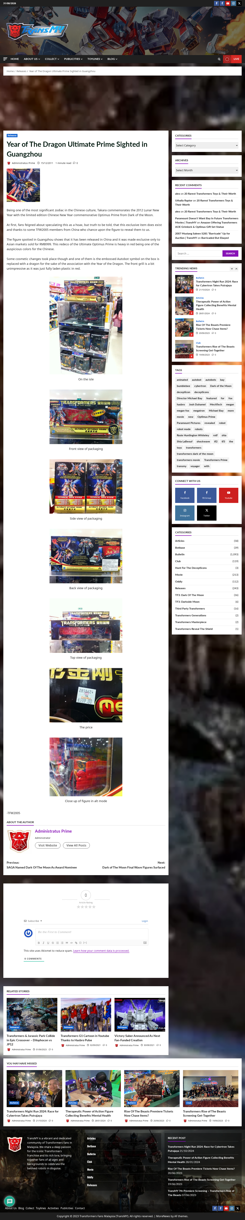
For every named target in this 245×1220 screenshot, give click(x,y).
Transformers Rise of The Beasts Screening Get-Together (184, 306)
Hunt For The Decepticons (191, 568)
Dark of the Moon (221, 386)
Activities (53, 1208)
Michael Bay (216, 410)
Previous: (42, 865)
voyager (195, 466)
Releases (12, 135)
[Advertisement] (122, 102)
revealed (209, 423)
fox (230, 398)
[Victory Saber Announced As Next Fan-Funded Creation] (139, 1015)
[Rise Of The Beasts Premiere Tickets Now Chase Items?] (152, 1088)
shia (224, 435)
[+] (85, 942)
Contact (80, 1208)
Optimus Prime (206, 417)
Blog (111, 59)
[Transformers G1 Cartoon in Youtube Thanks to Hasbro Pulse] (86, 1015)
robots (198, 429)
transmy (181, 466)
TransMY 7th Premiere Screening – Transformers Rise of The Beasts (184, 327)
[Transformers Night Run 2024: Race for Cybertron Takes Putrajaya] (34, 1088)
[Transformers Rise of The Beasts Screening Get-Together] (210, 1088)
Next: (133, 865)
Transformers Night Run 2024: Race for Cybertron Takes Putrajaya (184, 349)
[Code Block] (71, 943)
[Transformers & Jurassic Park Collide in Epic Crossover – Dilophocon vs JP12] (32, 1015)
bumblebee (183, 386)
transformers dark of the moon (195, 454)
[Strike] (52, 943)
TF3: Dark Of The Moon (189, 595)
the (231, 441)
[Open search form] (219, 59)
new (190, 417)
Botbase (180, 547)
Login (144, 921)
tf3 (223, 441)
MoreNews (163, 1216)
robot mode (184, 429)
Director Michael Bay (189, 398)
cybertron (200, 386)
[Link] (76, 943)
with (206, 466)
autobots (211, 380)
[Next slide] (236, 269)
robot (222, 423)
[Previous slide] (232, 269)
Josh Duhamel (197, 404)
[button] (5, 59)
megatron (199, 410)
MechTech (216, 404)
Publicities (72, 59)
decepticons (201, 392)
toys (179, 447)
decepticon (183, 392)
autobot (196, 380)
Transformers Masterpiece (190, 622)
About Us (31, 59)
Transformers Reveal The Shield (194, 629)
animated (182, 380)
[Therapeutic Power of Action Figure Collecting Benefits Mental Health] (93, 1088)
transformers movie (188, 460)
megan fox (183, 410)
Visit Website (47, 845)
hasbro (181, 404)
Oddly (178, 581)
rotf (215, 435)
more (231, 410)
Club (198, 300)
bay (222, 380)
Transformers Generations (190, 615)
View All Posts (76, 845)
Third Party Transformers (190, 608)
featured (211, 398)
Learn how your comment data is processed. (101, 951)
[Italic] (43, 943)
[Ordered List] (57, 943)
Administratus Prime (23, 163)
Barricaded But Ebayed (215, 238)
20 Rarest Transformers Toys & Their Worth (210, 193)
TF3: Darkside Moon (187, 601)
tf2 (216, 441)
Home (15, 59)
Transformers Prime (216, 460)
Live (236, 59)
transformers (193, 447)
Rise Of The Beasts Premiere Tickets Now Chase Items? (184, 284)
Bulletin (200, 278)
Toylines (94, 59)
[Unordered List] (62, 943)
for (222, 398)
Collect (51, 59)
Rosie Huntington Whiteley (193, 435)
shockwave (203, 441)
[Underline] (48, 943)
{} (80, 942)
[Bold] (38, 943)
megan (230, 404)
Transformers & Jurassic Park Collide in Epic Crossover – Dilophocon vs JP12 (31, 1040)
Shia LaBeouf (184, 441)
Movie (179, 574)
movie (180, 417)
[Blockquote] (66, 943)
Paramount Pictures (188, 423)
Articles (179, 541)
